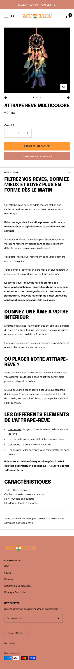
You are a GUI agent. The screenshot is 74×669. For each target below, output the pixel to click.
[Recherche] (12, 16)
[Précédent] (5, 97)
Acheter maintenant (37, 156)
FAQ (6, 566)
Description (12, 172)
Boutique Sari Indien (15, 592)
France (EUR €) (14, 633)
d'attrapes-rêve (24, 522)
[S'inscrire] (57, 618)
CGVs (7, 572)
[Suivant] (68, 97)
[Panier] (68, 16)
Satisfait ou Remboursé (17, 585)
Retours (8, 579)
